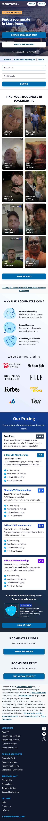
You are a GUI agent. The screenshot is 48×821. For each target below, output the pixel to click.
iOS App (5, 810)
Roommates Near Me (10, 766)
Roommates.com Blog (11, 736)
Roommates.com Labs (11, 739)
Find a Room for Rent (24, 676)
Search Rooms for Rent (24, 35)
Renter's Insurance (9, 747)
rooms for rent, (32, 716)
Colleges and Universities (12, 769)
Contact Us (6, 806)
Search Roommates (24, 44)
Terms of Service (9, 788)
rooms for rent (25, 695)
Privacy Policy (7, 784)
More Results (24, 276)
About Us (5, 732)
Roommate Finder (9, 762)
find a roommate (39, 692)
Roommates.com (24, 686)
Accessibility (7, 780)
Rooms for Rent (8, 758)
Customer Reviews (9, 743)
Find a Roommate (24, 651)
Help (4, 802)
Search (24, 83)
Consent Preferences (10, 792)
